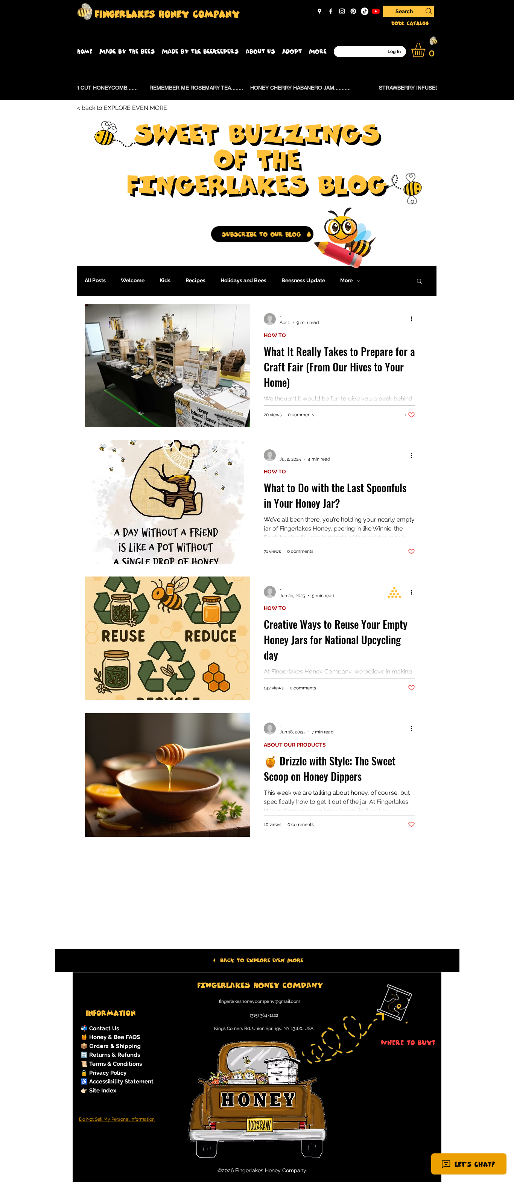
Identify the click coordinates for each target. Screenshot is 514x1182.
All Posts (95, 280)
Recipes (195, 280)
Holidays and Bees (243, 280)
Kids (165, 280)
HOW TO (275, 335)
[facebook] (331, 11)
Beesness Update (303, 280)
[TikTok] (364, 11)
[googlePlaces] (319, 11)
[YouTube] (376, 11)
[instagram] (342, 11)
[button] (127, 51)
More (346, 280)
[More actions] (413, 319)
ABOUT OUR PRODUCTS (295, 745)
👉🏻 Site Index (98, 1090)
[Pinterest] (353, 11)
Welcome (132, 280)
